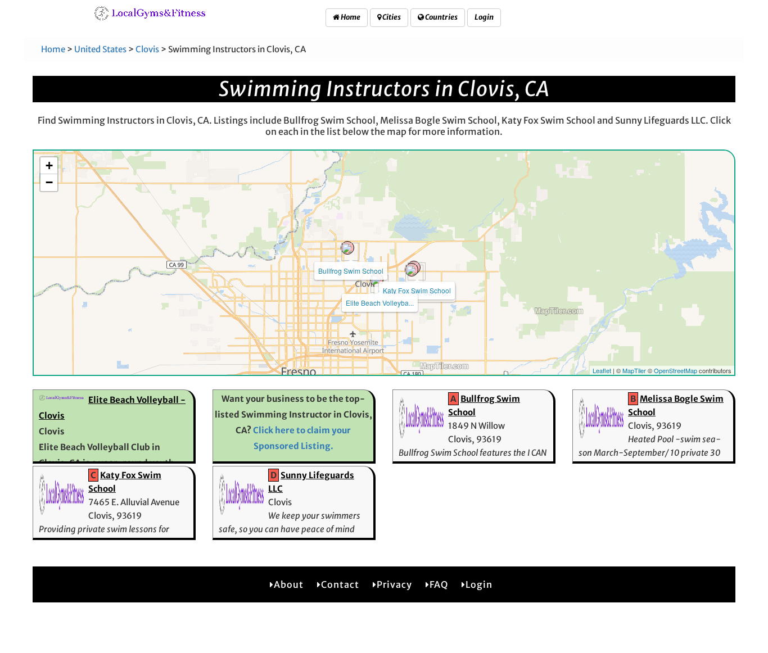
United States (100, 49)
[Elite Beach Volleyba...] (376, 280)
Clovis (147, 49)
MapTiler (634, 370)
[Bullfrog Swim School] (347, 248)
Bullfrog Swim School (350, 270)
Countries (441, 17)
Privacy (394, 584)
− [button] (49, 182)
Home (350, 17)
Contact (340, 584)
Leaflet (602, 370)
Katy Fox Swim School (417, 290)
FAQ (439, 584)
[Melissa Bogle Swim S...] (411, 269)
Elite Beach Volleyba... (380, 302)
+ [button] (49, 165)
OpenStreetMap (675, 370)
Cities (391, 17)
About (289, 584)
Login (484, 17)
